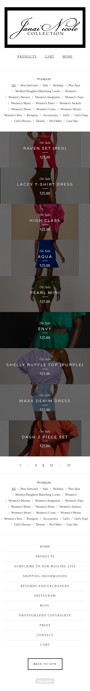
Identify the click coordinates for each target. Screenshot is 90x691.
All (14, 85)
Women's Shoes (21, 109)
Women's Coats (46, 109)
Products (27, 56)
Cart (49, 56)
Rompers (32, 115)
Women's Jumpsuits (47, 97)
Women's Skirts (21, 103)
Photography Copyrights (45, 615)
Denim (40, 121)
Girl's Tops (81, 115)
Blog (45, 605)
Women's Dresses (19, 97)
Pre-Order (55, 121)
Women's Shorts (70, 109)
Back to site (45, 664)
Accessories (50, 115)
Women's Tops (74, 97)
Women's (71, 91)
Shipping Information (45, 576)
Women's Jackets (70, 103)
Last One (72, 121)
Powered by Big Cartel (45, 681)
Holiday (58, 85)
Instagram (45, 595)
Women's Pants (45, 103)
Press (45, 625)
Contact (45, 635)
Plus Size (74, 85)
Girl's (66, 115)
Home (45, 546)
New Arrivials (29, 85)
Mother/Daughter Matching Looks (37, 91)
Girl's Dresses (22, 121)
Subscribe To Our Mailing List (45, 566)
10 (51, 465)
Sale (45, 85)
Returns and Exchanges (45, 586)
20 (69, 465)
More (67, 56)
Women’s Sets (13, 115)
